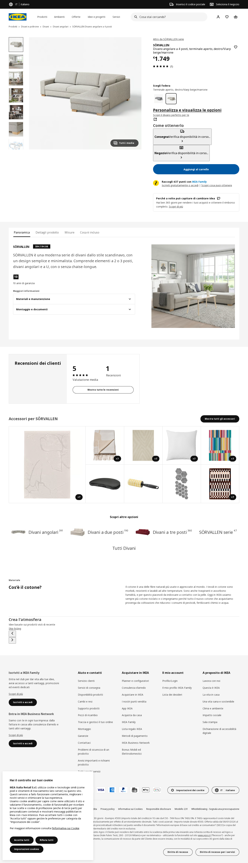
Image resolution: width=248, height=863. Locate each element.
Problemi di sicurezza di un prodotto (93, 751)
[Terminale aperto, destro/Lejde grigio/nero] (158, 98)
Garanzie (83, 736)
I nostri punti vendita (134, 701)
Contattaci (84, 742)
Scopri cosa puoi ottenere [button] (216, 185)
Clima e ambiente (213, 708)
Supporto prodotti (88, 708)
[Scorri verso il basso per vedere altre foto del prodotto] (16, 149)
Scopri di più (16, 694)
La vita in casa (211, 694)
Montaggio (84, 729)
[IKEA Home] (18, 17)
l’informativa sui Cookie (65, 828)
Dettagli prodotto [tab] (47, 232)
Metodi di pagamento (135, 736)
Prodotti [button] (42, 17)
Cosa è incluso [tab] (89, 232)
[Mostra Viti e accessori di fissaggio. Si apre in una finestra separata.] (181, 484)
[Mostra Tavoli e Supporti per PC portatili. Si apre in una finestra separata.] (105, 484)
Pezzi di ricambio (88, 715)
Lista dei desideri (172, 694)
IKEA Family (129, 722)
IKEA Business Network (136, 742)
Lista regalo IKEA (132, 729)
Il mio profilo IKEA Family (177, 687)
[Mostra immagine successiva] (134, 93)
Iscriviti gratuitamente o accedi (180, 185)
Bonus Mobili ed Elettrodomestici (132, 751)
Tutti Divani (124, 548)
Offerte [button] (76, 17)
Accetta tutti (21, 840)
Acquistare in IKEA (132, 694)
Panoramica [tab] (22, 232)
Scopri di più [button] (176, 206)
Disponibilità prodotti (90, 694)
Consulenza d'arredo (134, 687)
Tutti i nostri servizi (89, 771)
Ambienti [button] (59, 17)
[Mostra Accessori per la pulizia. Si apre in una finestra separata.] (143, 484)
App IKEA (127, 708)
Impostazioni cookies (26, 849)
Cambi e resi (85, 701)
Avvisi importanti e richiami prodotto (94, 762)
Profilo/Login (170, 681)
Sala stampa (210, 722)
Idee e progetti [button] (96, 17)
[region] (85, 93)
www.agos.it (204, 835)
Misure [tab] (69, 232)
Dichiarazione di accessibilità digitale (219, 731)
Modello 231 (181, 809)
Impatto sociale (212, 715)
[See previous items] (12, 634)
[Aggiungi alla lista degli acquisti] (235, 47)
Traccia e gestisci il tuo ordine (95, 722)
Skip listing (15, 628)
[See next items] (12, 640)
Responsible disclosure (158, 809)
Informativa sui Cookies (130, 809)
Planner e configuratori (135, 681)
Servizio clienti (86, 681)
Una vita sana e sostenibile (218, 701)
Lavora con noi (211, 681)
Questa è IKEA (211, 687)
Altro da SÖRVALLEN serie (168, 39)
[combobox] (168, 17)
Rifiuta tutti (46, 840)
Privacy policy (108, 809)
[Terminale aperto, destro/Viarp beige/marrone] (171, 98)
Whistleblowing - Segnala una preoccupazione (215, 809)
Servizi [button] (116, 17)
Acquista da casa (132, 715)
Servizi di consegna (89, 687)
